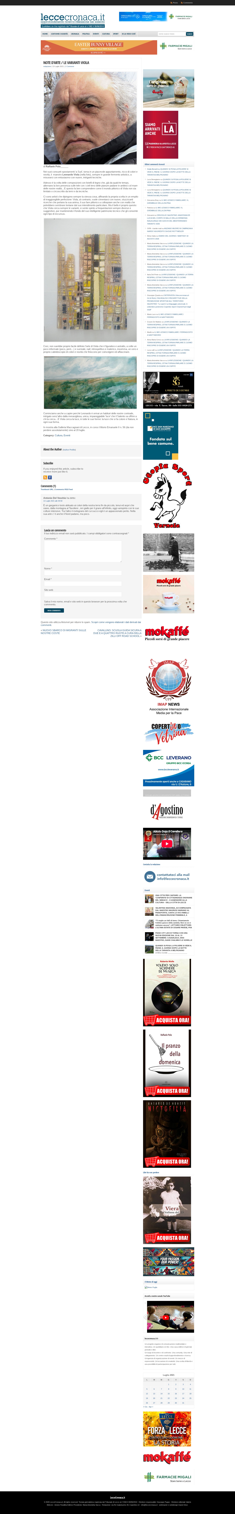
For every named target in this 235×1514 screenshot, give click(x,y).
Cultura (106, 34)
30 (176, 1403)
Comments (188, 3)
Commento (50, 538)
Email (48, 579)
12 (147, 1394)
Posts (175, 3)
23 (176, 1398)
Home (45, 34)
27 (154, 1403)
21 (161, 1398)
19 (147, 1398)
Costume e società (59, 34)
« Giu (145, 1407)
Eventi (96, 34)
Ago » (151, 1407)
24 (183, 1398)
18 (190, 1394)
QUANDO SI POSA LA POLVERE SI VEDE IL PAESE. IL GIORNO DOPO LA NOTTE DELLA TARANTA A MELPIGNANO (168, 172)
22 (169, 1398)
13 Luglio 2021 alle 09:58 (52, 501)
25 (190, 1398)
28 (161, 1403)
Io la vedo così (128, 34)
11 (190, 1389)
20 (154, 1398)
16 (176, 1394)
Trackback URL (47, 489)
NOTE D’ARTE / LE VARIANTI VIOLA (66, 62)
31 (183, 1403)
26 (147, 1403)
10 (183, 1389)
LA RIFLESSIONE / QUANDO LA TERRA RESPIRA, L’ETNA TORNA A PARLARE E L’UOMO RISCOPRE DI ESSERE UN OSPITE (170, 246)
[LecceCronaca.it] (73, 27)
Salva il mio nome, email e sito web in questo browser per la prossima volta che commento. (85, 603)
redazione (47, 66)
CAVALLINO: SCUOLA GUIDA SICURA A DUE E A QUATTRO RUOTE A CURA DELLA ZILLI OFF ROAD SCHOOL (117, 633)
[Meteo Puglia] (151, 1287)
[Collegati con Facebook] (50, 477)
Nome (48, 568)
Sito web (48, 590)
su (153, 169)
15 (169, 1394)
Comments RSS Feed (64, 489)
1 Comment (69, 66)
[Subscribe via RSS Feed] (45, 477)
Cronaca (75, 34)
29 (169, 1403)
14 (161, 1394)
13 (154, 1394)
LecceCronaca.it (117, 1497)
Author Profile (69, 450)
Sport (115, 34)
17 (183, 1394)
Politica (86, 34)
